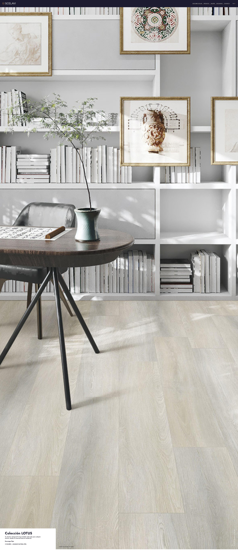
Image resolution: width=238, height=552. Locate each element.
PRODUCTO (206, 3)
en (233, 3)
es (235, 3)
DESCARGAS (219, 3)
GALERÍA (213, 3)
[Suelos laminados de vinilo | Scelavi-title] (8, 4)
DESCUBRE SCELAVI (197, 3)
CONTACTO (227, 3)
